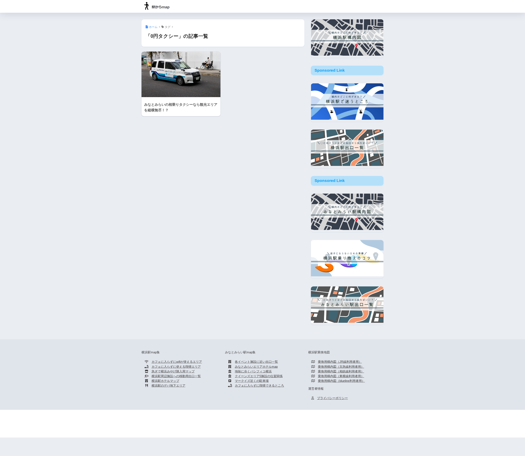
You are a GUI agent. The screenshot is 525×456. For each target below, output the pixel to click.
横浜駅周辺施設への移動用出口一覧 (176, 376)
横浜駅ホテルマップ (165, 380)
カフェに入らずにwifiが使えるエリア (177, 361)
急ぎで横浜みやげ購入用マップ (173, 371)
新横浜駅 (273, 425)
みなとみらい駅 (253, 425)
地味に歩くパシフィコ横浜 (253, 371)
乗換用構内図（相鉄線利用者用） (341, 371)
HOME (265, 417)
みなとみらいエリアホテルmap (256, 366)
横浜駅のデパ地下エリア (168, 385)
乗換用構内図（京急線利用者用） (341, 366)
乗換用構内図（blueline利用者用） (341, 380)
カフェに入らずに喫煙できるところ (259, 385)
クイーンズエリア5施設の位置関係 (259, 376)
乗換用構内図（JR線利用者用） (340, 361)
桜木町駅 (289, 425)
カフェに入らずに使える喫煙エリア (176, 366)
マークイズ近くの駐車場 (252, 380)
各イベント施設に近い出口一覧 (256, 361)
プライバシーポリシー (332, 398)
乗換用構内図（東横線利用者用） (341, 376)
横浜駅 (234, 425)
